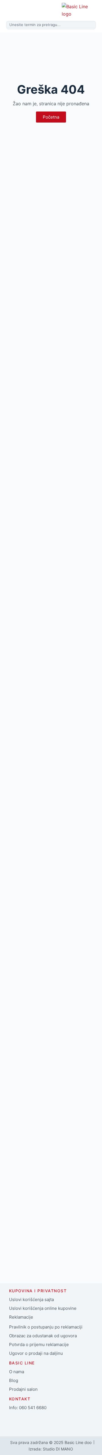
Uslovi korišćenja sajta (31, 1299)
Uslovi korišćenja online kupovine (42, 1308)
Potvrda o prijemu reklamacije (39, 1344)
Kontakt (20, 1398)
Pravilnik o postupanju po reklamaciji (45, 1327)
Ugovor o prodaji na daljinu (36, 1353)
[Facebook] (16, 1421)
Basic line (22, 1362)
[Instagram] (33, 1421)
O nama (16, 1371)
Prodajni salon (23, 1389)
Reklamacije (21, 1317)
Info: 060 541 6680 (27, 1407)
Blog (13, 1380)
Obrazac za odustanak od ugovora (43, 1335)
